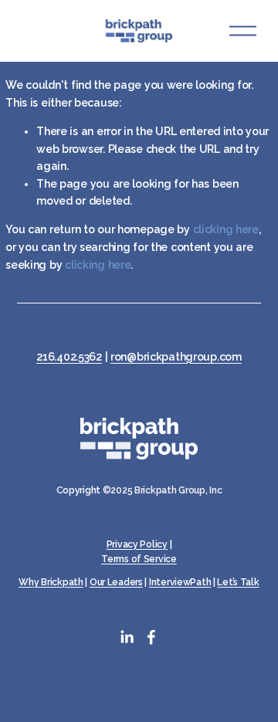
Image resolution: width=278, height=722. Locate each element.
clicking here (226, 229)
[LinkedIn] (126, 637)
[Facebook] (151, 637)
